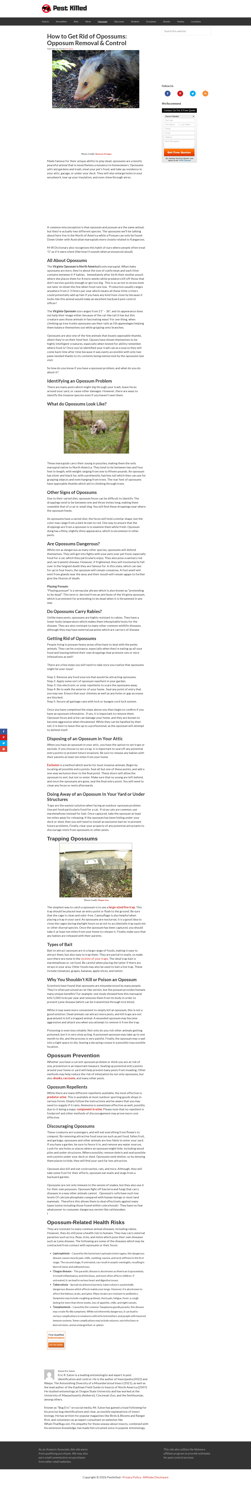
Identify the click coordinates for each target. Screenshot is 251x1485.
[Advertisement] (96, 131)
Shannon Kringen (103, 154)
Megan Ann (103, 900)
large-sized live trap (122, 907)
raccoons (69, 1078)
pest (64, 8)
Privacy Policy (131, 1477)
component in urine (89, 1109)
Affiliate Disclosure (155, 1477)
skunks (57, 1078)
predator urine (56, 1097)
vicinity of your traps (94, 958)
